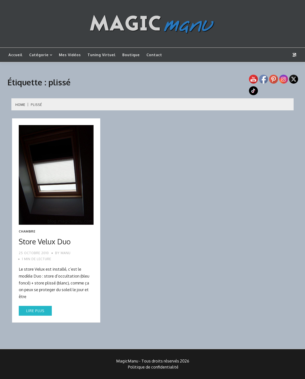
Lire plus (35, 311)
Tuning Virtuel (102, 55)
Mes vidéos (70, 55)
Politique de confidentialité (153, 367)
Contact (154, 55)
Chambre (27, 231)
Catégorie (39, 55)
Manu (66, 253)
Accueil (15, 55)
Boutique (131, 55)
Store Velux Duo (45, 241)
